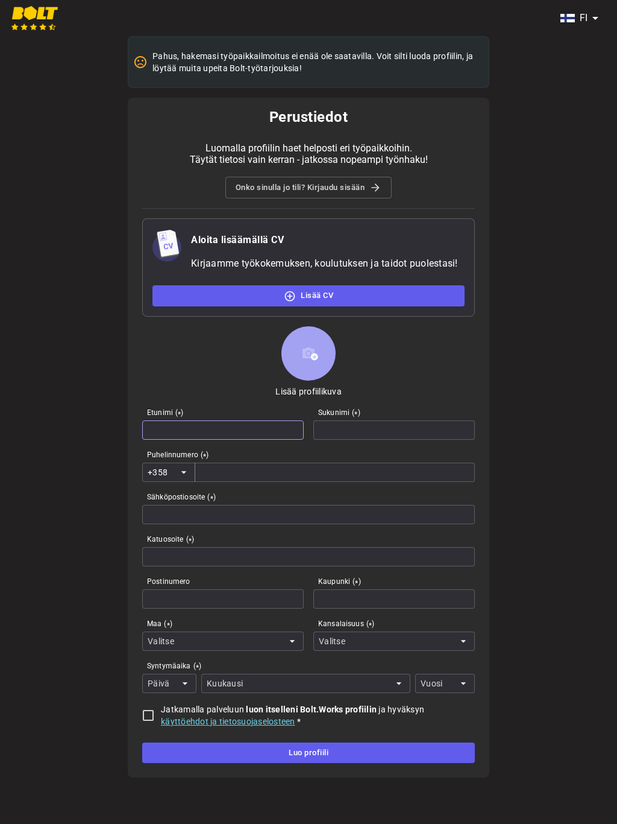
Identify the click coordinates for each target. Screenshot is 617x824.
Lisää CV (317, 295)
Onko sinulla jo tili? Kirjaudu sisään (300, 187)
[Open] (184, 472)
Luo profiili (308, 752)
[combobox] (579, 18)
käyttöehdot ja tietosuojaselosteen (228, 721)
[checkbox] (148, 715)
